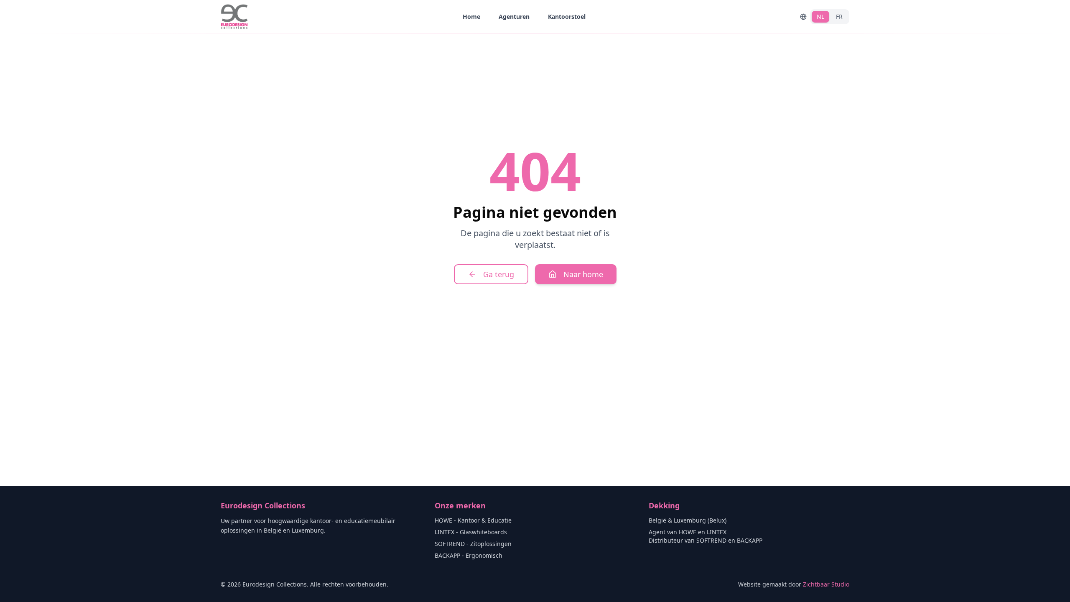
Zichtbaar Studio (826, 584)
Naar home (583, 274)
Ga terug (498, 274)
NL (820, 16)
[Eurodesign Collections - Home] (234, 16)
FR (839, 16)
